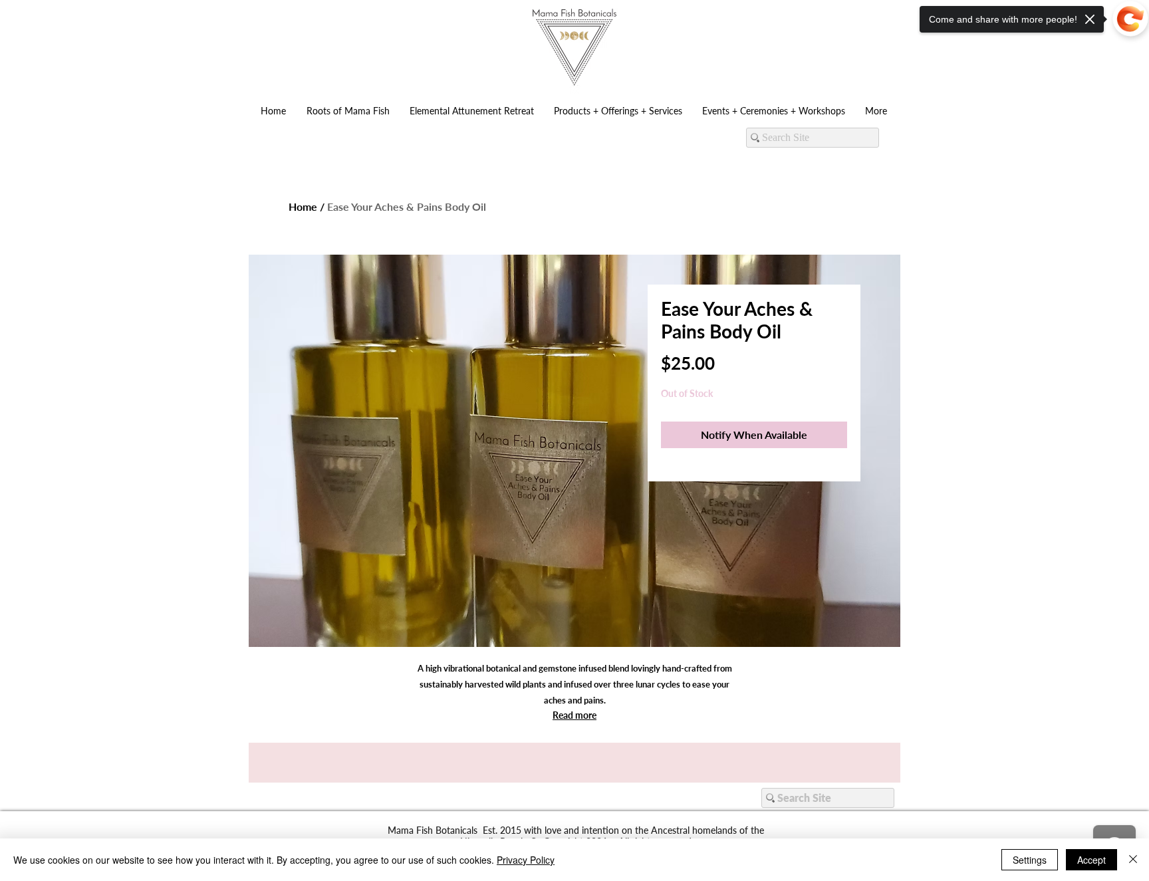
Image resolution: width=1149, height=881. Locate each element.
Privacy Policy (526, 859)
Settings (1030, 859)
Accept (1091, 859)
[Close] (1133, 859)
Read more (574, 715)
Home (303, 206)
